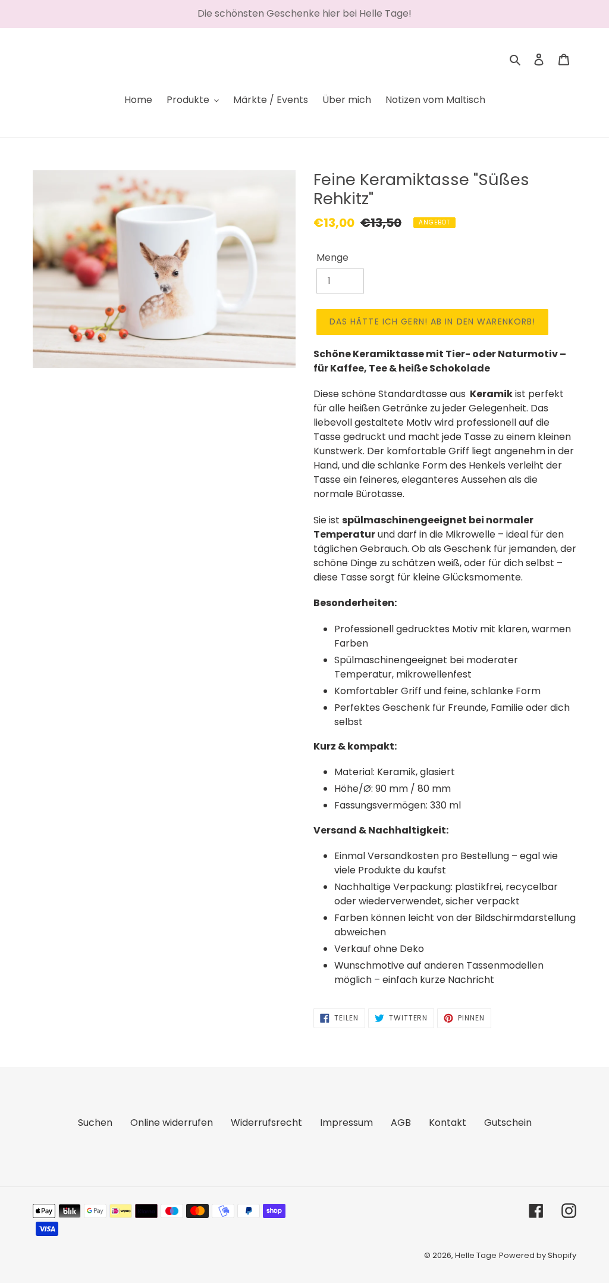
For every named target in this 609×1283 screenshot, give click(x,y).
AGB (401, 1122)
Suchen (95, 1122)
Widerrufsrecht (266, 1122)
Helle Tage (476, 1255)
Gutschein (508, 1122)
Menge (332, 257)
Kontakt (447, 1122)
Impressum (346, 1122)
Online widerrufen (171, 1122)
